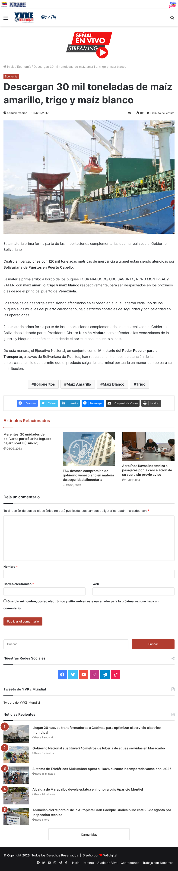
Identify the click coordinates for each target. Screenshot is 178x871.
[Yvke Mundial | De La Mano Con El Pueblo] (36, 17)
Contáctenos (130, 863)
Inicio (10, 66)
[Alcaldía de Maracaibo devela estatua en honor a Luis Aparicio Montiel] (16, 795)
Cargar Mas (89, 834)
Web (95, 584)
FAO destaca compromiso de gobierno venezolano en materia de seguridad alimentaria (88, 475)
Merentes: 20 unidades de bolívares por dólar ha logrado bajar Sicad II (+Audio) (27, 438)
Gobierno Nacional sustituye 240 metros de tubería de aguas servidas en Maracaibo (98, 748)
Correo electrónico (18, 584)
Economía (24, 66)
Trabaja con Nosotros (158, 863)
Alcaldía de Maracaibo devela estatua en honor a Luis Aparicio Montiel (87, 789)
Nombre (10, 566)
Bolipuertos (44, 384)
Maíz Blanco (113, 384)
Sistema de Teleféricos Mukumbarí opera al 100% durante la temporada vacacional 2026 (102, 769)
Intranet (88, 863)
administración (17, 113)
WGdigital (110, 855)
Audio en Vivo (107, 863)
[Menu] (5, 19)
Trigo (141, 384)
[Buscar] (172, 19)
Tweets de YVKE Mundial (21, 702)
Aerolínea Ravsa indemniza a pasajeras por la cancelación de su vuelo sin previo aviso (147, 470)
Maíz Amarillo (79, 384)
